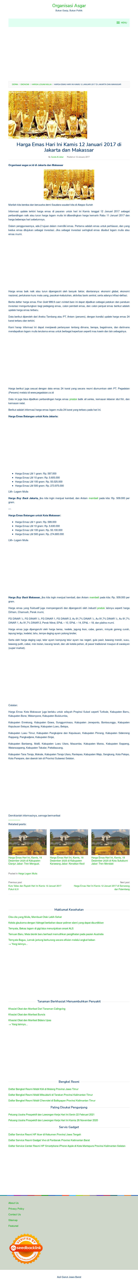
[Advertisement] (69, 54)
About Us (13, 1203)
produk (73, 399)
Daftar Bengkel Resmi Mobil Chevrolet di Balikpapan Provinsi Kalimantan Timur (51, 1100)
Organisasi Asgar (69, 6)
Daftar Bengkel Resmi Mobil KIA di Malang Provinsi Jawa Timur (43, 1089)
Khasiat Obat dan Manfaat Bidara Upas (29, 1020)
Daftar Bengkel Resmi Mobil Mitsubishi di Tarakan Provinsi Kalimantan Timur (50, 1094)
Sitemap (13, 1220)
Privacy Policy (16, 1208)
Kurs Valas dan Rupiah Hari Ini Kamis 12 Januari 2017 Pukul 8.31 (34, 886)
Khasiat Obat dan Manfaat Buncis (26, 1014)
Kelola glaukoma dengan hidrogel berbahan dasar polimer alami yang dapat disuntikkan (56, 922)
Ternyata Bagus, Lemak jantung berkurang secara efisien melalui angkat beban (51, 939)
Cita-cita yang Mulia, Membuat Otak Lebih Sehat (35, 917)
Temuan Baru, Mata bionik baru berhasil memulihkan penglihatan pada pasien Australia (56, 934)
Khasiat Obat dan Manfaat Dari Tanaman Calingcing (36, 1008)
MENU (124, 22)
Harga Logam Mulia (27, 873)
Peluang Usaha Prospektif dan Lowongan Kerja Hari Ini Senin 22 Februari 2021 (51, 1114)
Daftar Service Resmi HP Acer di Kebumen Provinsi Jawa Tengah (44, 1134)
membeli (93, 498)
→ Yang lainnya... (18, 944)
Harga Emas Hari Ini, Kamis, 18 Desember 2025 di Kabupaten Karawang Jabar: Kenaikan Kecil (67, 860)
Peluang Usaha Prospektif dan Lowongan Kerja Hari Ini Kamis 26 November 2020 (53, 1120)
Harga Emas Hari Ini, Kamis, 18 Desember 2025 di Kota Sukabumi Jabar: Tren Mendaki (109, 860)
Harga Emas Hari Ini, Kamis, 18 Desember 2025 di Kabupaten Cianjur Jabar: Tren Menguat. (25, 860)
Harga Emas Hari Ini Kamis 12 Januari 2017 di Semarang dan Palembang (102, 886)
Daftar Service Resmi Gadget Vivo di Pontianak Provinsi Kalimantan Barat (49, 1140)
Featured (13, 1225)
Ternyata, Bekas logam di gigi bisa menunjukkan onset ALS (41, 928)
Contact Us (14, 1214)
